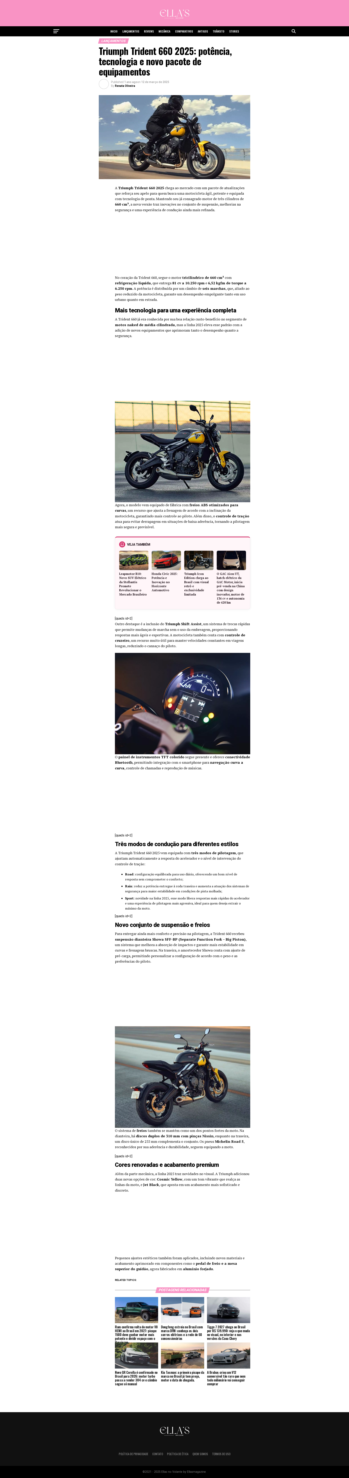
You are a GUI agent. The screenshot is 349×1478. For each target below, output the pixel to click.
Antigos (203, 31)
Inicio (114, 31)
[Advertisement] (182, 245)
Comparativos (184, 31)
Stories (234, 31)
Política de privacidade (133, 1454)
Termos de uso (221, 1454)
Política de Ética (177, 1454)
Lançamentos (130, 31)
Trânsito (218, 31)
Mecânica (164, 31)
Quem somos (200, 1454)
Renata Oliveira (125, 85)
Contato (157, 1454)
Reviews (149, 31)
